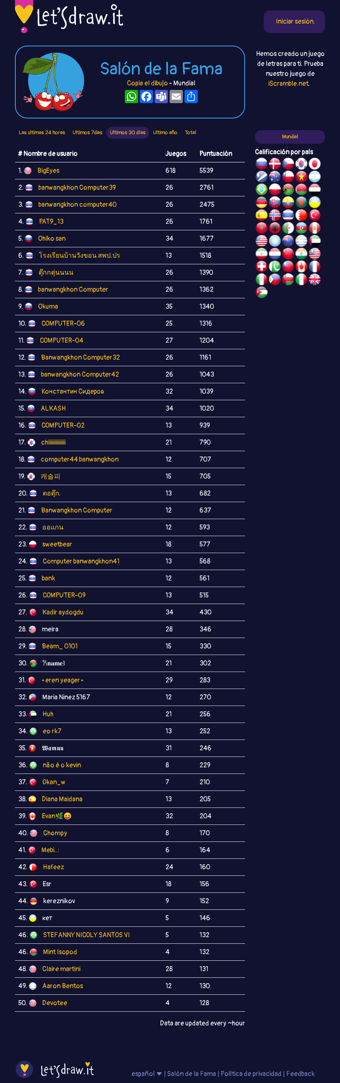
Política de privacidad (251, 1074)
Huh (47, 714)
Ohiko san (52, 238)
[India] (301, 255)
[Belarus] (301, 190)
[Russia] (261, 165)
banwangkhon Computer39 (77, 188)
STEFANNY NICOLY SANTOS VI (86, 935)
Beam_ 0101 (60, 646)
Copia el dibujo (147, 83)
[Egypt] (314, 190)
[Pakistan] (275, 267)
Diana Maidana (62, 799)
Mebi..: (50, 850)
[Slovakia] (275, 203)
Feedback (300, 1074)
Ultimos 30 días (128, 132)
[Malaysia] (314, 255)
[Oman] (288, 280)
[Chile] (288, 178)
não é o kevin (62, 765)
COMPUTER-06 (63, 323)
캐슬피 (51, 476)
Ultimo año (165, 132)
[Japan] (314, 165)
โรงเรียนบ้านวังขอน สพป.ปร (79, 255)
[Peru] (314, 229)
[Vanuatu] (288, 190)
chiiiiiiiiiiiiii (53, 442)
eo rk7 (52, 731)
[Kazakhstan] (275, 242)
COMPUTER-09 (64, 595)
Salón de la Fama (191, 1074)
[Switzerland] (261, 267)
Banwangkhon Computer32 (80, 357)
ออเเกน (52, 527)
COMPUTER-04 (61, 340)
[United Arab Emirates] (314, 242)
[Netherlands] (275, 255)
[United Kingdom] (314, 280)
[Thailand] (288, 216)
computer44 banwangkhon (80, 459)
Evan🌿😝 (57, 816)
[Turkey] (314, 216)
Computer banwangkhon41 (81, 561)
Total (190, 132)
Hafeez (53, 867)
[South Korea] (301, 165)
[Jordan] (261, 293)
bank (48, 578)
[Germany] (261, 203)
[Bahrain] (301, 216)
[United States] (261, 242)
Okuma (48, 306)
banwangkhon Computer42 (80, 374)
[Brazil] (261, 190)
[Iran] (261, 255)
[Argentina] (314, 178)
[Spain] (261, 216)
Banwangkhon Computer (76, 510)
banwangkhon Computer (73, 289)
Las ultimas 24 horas (42, 132)
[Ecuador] (288, 203)
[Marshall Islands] (261, 178)
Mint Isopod (60, 952)
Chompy (55, 833)
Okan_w (54, 782)
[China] (288, 255)
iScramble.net (288, 84)
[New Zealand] (288, 242)
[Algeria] (288, 229)
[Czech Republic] (288, 165)
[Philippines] (275, 280)
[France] (314, 267)
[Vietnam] (301, 178)
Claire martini (61, 969)
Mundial (290, 136)
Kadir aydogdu (62, 612)
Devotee (54, 1003)
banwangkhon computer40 (78, 205)
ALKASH (53, 408)
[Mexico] (261, 280)
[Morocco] (261, 229)
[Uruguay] (301, 242)
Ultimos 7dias (87, 132)
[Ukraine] (314, 203)
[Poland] (275, 190)
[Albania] (275, 229)
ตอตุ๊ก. (52, 493)
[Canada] (301, 267)
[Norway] (275, 216)
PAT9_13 (51, 222)
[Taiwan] (288, 267)
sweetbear (57, 544)
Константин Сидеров (72, 391)
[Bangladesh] (301, 203)
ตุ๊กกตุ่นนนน (56, 272)
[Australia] (275, 178)
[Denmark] (275, 165)
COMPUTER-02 (63, 425)
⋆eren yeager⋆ (62, 680)
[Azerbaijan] (301, 229)
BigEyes (48, 171)
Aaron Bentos (62, 986)
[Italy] (301, 280)
